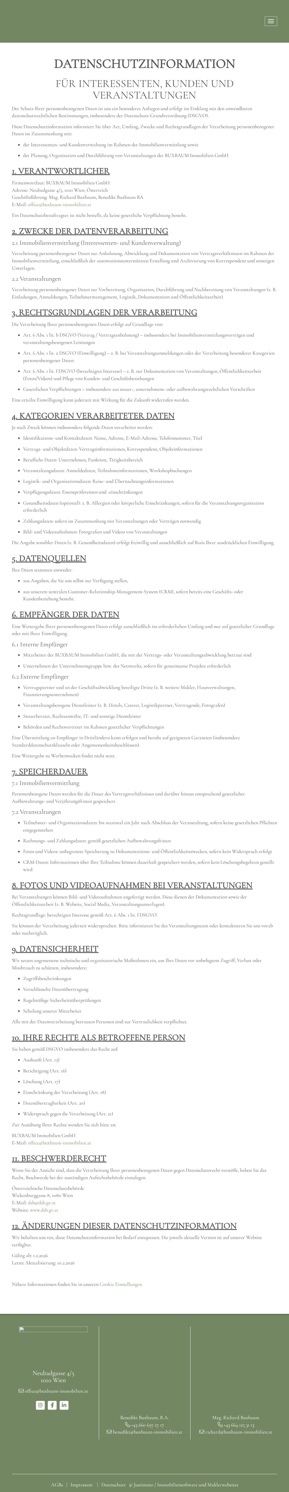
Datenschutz (113, 1485)
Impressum (82, 1485)
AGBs (57, 1485)
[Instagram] (40, 1405)
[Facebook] (52, 1405)
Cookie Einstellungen (121, 1284)
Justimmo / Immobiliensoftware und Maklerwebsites (186, 1485)
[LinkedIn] (64, 1405)
